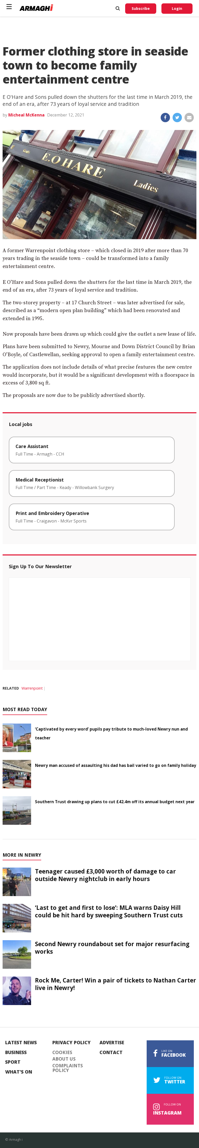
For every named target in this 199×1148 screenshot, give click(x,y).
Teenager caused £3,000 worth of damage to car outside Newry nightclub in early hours (105, 875)
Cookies (62, 1052)
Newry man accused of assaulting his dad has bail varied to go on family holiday (115, 765)
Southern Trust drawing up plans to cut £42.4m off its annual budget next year (115, 801)
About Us (64, 1059)
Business (16, 1052)
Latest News (21, 1042)
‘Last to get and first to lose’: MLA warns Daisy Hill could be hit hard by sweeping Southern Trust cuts (109, 911)
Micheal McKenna (26, 115)
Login (177, 8)
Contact (111, 1052)
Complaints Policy (67, 1068)
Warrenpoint (32, 688)
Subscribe (141, 8)
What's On (18, 1072)
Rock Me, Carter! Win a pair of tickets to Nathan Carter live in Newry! (115, 984)
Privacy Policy (71, 1042)
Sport (12, 1062)
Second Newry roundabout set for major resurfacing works (112, 947)
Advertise (112, 1042)
